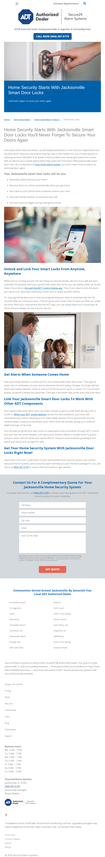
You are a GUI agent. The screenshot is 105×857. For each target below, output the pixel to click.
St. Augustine (15, 608)
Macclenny (14, 619)
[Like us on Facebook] (6, 815)
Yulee (12, 613)
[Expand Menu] (29, 25)
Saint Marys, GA (61, 625)
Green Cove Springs (62, 613)
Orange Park (15, 642)
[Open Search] (84, 3)
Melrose (57, 602)
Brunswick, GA (16, 630)
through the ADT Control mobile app (43, 288)
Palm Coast (59, 608)
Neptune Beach (60, 647)
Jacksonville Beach (18, 636)
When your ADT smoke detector (30, 414)
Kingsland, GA (60, 630)
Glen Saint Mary (17, 647)
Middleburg (58, 636)
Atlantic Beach (60, 619)
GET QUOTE (52, 569)
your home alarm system (47, 164)
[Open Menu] (17, 3)
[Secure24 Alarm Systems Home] (52, 16)
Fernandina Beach (18, 602)
